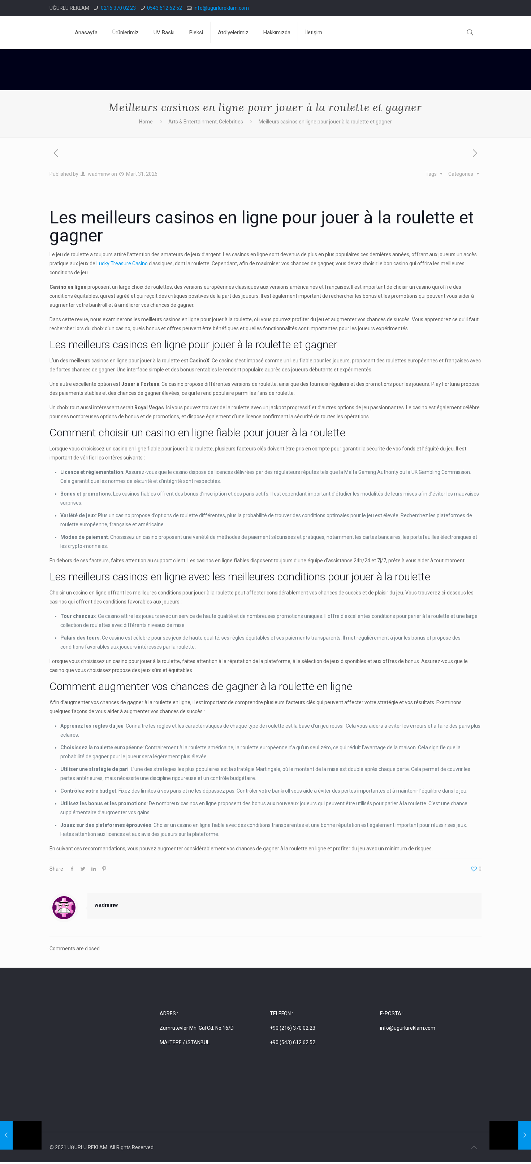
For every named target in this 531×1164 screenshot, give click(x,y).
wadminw (99, 174)
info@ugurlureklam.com (221, 8)
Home (146, 122)
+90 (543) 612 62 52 (292, 1042)
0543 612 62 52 (164, 8)
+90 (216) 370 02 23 (292, 1028)
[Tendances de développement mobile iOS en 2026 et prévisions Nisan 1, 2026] (510, 1135)
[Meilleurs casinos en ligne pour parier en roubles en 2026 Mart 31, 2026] (21, 1135)
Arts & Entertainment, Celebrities (205, 122)
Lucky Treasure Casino (122, 263)
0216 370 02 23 (118, 8)
